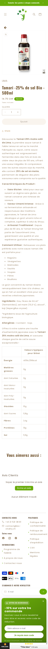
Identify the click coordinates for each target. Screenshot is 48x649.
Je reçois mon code (24, 635)
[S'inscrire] (43, 592)
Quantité (6, 107)
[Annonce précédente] (5, 3)
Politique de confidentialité (38, 524)
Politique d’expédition (36, 541)
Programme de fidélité (12, 551)
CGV (32, 547)
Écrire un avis (24, 488)
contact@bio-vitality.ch (13, 527)
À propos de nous (13, 558)
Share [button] (7, 131)
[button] (5, 14)
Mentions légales (35, 554)
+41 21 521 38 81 (13, 521)
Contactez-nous (13, 563)
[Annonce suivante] (43, 3)
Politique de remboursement (38, 532)
